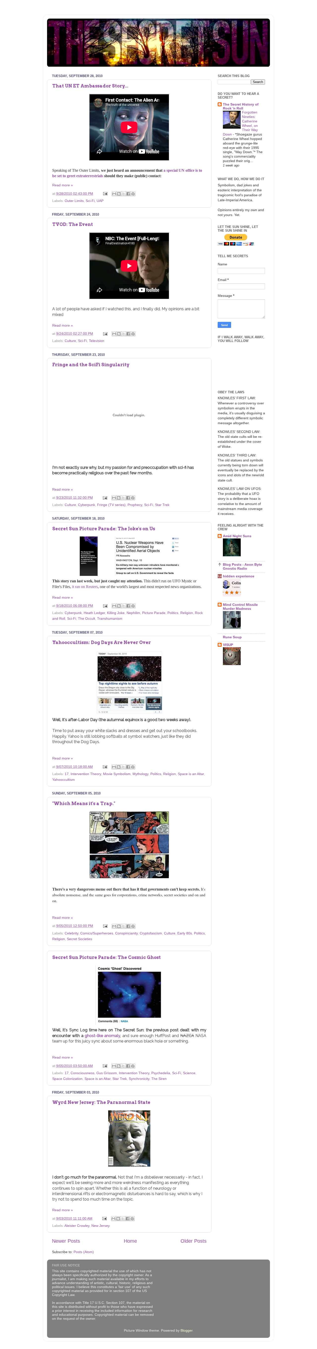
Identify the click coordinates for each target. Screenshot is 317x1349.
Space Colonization (67, 1079)
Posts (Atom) (84, 1252)
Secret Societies (79, 939)
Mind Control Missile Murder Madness (240, 607)
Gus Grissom (106, 1073)
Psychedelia (160, 1073)
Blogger (186, 1330)
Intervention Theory (86, 774)
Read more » (62, 185)
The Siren (159, 1079)
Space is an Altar (191, 774)
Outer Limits (74, 201)
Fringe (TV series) (111, 505)
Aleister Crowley (76, 1226)
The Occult (86, 618)
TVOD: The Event (72, 224)
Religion (186, 613)
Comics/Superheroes (96, 933)
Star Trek (162, 505)
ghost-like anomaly (102, 1035)
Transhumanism (109, 618)
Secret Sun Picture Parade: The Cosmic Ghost (106, 957)
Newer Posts (66, 1241)
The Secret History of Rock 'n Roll (241, 106)
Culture (70, 341)
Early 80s (184, 933)
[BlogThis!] (118, 193)
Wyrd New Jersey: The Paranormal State (101, 1102)
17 (67, 774)
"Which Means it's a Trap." (83, 803)
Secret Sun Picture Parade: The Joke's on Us (103, 528)
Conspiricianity (126, 933)
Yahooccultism (63, 780)
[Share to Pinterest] (133, 193)
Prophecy (135, 505)
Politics (172, 613)
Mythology (140, 774)
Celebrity (71, 933)
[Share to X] (123, 193)
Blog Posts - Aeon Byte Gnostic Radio (242, 566)
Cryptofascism (151, 933)
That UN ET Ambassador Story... (90, 85)
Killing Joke (116, 613)
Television (96, 341)
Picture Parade (153, 613)
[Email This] (114, 193)
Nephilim (133, 613)
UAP (100, 201)
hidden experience (238, 576)
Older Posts (194, 1241)
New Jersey (100, 1226)
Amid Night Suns (237, 536)
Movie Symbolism (117, 774)
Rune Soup (232, 637)
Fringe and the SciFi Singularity (91, 364)
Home (130, 1241)
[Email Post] (104, 194)
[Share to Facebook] (128, 193)
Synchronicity (139, 1079)
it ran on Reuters (85, 587)
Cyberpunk (86, 505)
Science (189, 1073)
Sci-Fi (90, 201)
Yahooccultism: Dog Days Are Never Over (101, 642)
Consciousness (82, 1073)
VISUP (228, 645)
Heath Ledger (94, 613)
